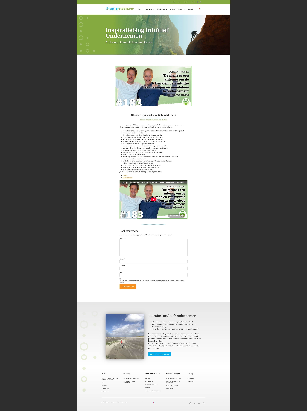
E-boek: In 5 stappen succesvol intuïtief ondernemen (110, 379)
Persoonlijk (157, 120)
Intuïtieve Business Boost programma (173, 382)
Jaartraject (147, 387)
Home (140, 9)
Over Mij (193, 2)
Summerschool (149, 381)
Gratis (173, 2)
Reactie (123, 238)
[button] (200, 2)
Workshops (161, 9)
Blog (103, 382)
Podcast (164, 120)
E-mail (122, 265)
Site (121, 272)
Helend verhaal (170, 388)
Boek (179, 2)
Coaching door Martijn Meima (131, 378)
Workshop (147, 378)
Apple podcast (127, 178)
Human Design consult (172, 385)
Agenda (190, 9)
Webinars (104, 385)
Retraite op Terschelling (151, 384)
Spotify (125, 175)
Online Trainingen (176, 9)
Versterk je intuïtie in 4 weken (174, 378)
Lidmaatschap (105, 388)
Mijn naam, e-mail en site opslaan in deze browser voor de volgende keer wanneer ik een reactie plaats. (152, 281)
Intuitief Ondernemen (147, 120)
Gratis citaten (105, 392)
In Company (191, 378)
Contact (186, 2)
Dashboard (191, 381)
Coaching (149, 9)
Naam (122, 259)
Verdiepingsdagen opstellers (152, 391)
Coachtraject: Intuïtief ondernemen (129, 382)
